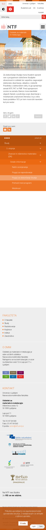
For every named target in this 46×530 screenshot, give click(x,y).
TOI (5, 377)
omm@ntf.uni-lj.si (16, 426)
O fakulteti (8, 320)
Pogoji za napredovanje (22, 172)
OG (6, 373)
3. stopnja (24, 62)
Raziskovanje (9, 326)
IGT (13, 377)
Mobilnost (16, 188)
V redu (23, 523)
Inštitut (7, 333)
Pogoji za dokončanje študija (14, 68)
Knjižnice (8, 330)
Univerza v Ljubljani (29, 3)
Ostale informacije (33, 65)
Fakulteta (41, 3)
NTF (5, 62)
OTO (20, 373)
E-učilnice (40, 8)
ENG (10, 4)
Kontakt (41, 12)
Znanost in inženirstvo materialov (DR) (22, 155)
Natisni (38, 116)
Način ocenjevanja (20, 167)
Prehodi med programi (22, 183)
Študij (16, 62)
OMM (10, 62)
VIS (34, 8)
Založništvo (9, 336)
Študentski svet (26, 8)
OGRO (13, 373)
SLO (3, 4)
